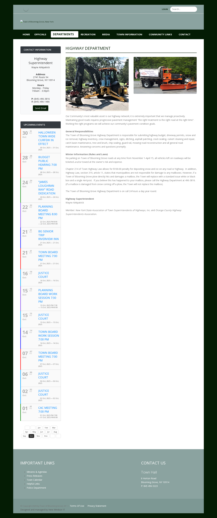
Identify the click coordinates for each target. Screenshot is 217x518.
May (34, 432)
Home (26, 34)
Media (106, 34)
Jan (39, 427)
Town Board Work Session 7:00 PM (48, 335)
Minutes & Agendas (37, 471)
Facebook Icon (26, 8)
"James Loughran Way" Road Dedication (46, 187)
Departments (63, 34)
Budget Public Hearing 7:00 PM (47, 162)
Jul (48, 432)
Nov (38, 436)
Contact (184, 34)
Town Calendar (34, 479)
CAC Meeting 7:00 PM (47, 409)
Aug (55, 432)
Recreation (88, 34)
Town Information (129, 34)
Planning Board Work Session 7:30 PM (47, 295)
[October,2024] (27, 428)
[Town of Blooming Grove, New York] (37, 21)
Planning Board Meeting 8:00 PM (47, 212)
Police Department (36, 487)
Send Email (40, 108)
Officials (40, 34)
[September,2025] (33, 428)
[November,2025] (52, 436)
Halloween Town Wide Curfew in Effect (47, 138)
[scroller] (211, 514)
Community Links (160, 34)
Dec (46, 436)
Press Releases (34, 475)
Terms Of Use (77, 505)
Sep (24, 436)
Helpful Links (33, 483)
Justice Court (43, 275)
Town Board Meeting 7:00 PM (48, 256)
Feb (46, 427)
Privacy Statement (97, 505)
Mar (54, 427)
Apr (26, 432)
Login (165, 9)
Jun (41, 432)
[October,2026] (58, 436)
